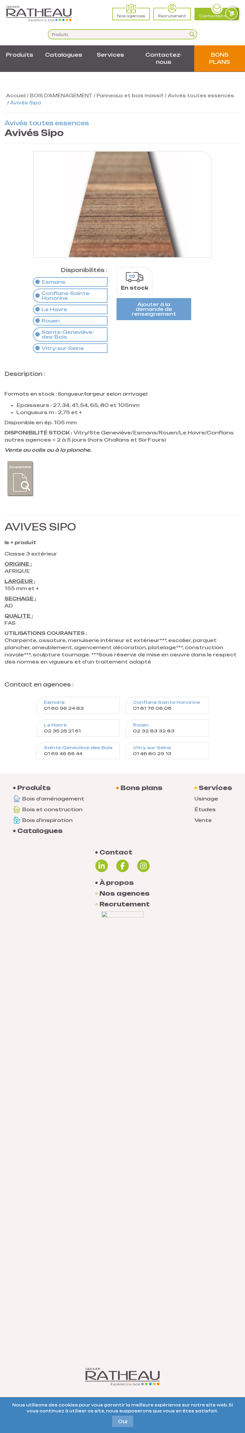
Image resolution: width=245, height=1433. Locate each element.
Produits (19, 55)
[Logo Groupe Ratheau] (39, 14)
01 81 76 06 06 (166, 705)
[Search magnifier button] (192, 34)
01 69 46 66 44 (78, 750)
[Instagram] (143, 866)
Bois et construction (52, 809)
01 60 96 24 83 (64, 705)
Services (110, 55)
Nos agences (131, 16)
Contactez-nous (216, 16)
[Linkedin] (101, 866)
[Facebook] (122, 866)
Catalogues (63, 55)
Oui (122, 1421)
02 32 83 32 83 (153, 727)
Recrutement (172, 16)
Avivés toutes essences (201, 95)
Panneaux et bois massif (130, 95)
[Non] (238, 1415)
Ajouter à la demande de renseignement (154, 309)
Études (205, 809)
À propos (116, 882)
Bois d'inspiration (47, 820)
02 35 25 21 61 (62, 727)
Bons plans (141, 788)
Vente (203, 820)
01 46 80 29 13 (152, 750)
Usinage (206, 799)
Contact (115, 852)
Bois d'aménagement (53, 799)
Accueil (16, 95)
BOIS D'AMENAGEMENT (61, 95)
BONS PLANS (219, 58)
